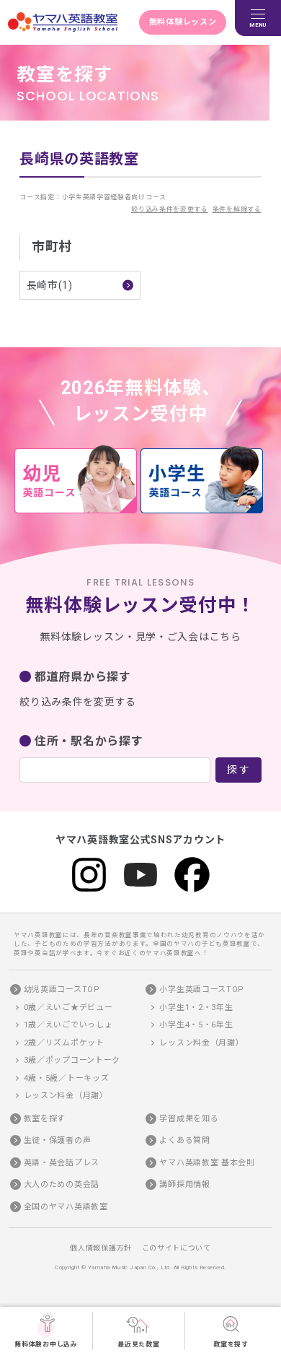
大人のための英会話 (61, 1184)
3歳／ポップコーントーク (72, 1060)
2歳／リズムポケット (64, 1043)
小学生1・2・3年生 (196, 1007)
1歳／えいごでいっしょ (68, 1025)
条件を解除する (237, 209)
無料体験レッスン (183, 22)
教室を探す (231, 1344)
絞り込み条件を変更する (169, 209)
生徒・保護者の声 (58, 1140)
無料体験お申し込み (45, 1344)
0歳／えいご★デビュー (68, 1007)
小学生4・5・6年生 (196, 1025)
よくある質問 (184, 1140)
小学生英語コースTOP (201, 989)
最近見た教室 (138, 1344)
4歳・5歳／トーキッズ (67, 1078)
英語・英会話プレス (61, 1162)
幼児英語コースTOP (62, 989)
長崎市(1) (50, 285)
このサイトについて (176, 1248)
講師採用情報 (184, 1184)
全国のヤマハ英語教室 (66, 1206)
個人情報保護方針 (101, 1248)
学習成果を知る (188, 1118)
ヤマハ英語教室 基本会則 (206, 1162)
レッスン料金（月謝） (66, 1095)
